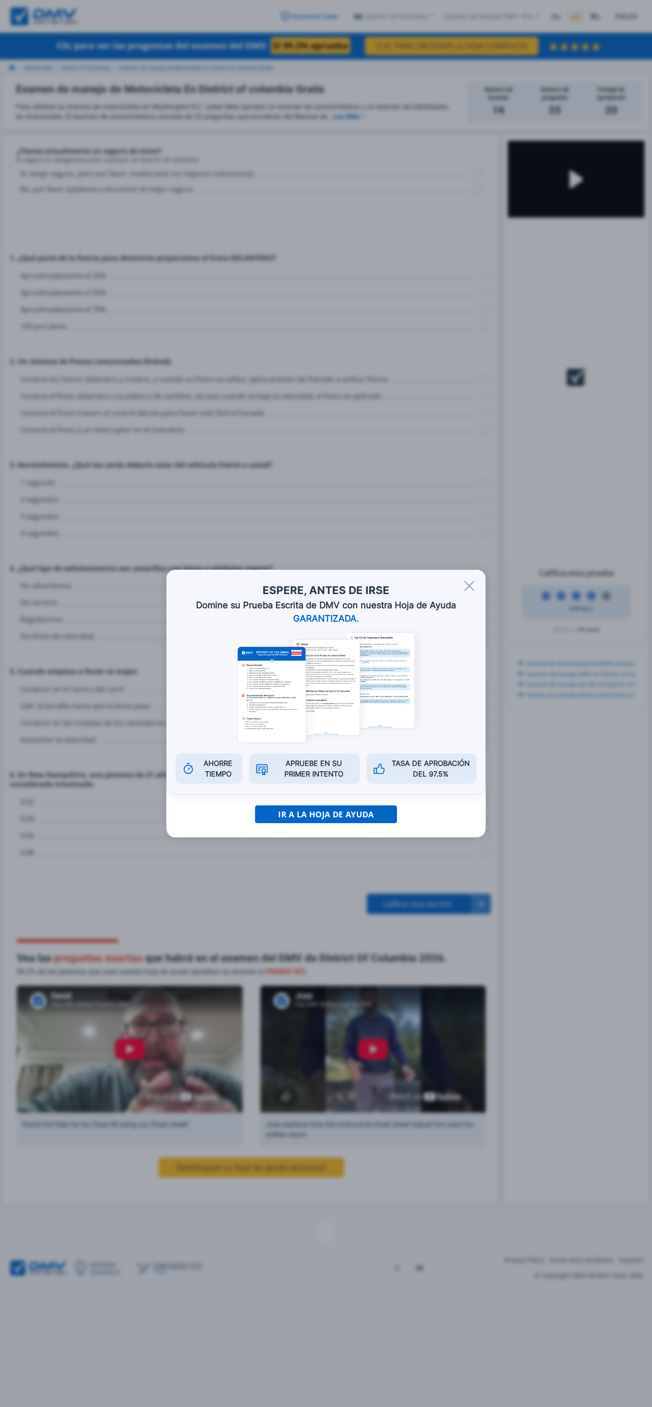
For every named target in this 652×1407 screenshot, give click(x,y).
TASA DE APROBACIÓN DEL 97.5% (431, 768)
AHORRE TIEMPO (218, 768)
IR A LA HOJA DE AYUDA (326, 814)
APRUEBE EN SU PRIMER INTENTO (313, 768)
